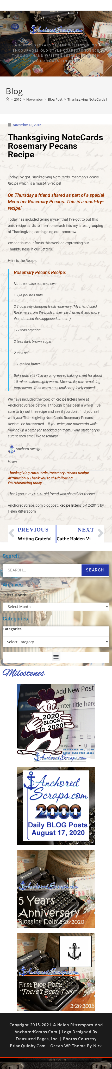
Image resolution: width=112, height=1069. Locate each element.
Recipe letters (66, 399)
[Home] (7, 99)
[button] (56, 656)
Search (95, 570)
